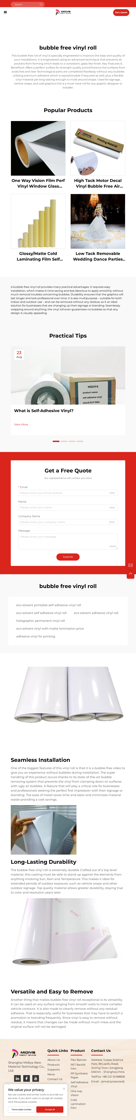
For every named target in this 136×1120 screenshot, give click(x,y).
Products (53, 1064)
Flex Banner (79, 1059)
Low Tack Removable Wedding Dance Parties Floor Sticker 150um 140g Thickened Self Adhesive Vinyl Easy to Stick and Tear (98, 256)
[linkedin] (17, 1078)
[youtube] (35, 1078)
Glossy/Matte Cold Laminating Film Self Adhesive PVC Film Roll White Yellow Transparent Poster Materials (38, 256)
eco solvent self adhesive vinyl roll (41, 613)
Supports (53, 1069)
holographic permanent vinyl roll (40, 621)
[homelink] (63, 12)
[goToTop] (130, 575)
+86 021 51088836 (113, 1076)
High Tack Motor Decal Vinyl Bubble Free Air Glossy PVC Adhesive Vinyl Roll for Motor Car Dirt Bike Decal (98, 183)
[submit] (41, 4)
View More (21, 424)
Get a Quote (121, 12)
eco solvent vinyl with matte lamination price (50, 628)
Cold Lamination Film (78, 1104)
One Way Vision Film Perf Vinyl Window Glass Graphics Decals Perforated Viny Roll (38, 183)
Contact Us (54, 1079)
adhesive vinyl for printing (35, 636)
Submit (68, 556)
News (51, 1074)
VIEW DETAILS (38, 148)
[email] (130, 565)
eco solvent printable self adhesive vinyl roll (48, 605)
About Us (53, 1059)
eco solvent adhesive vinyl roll (96, 613)
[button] (56, 441)
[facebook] (26, 1078)
